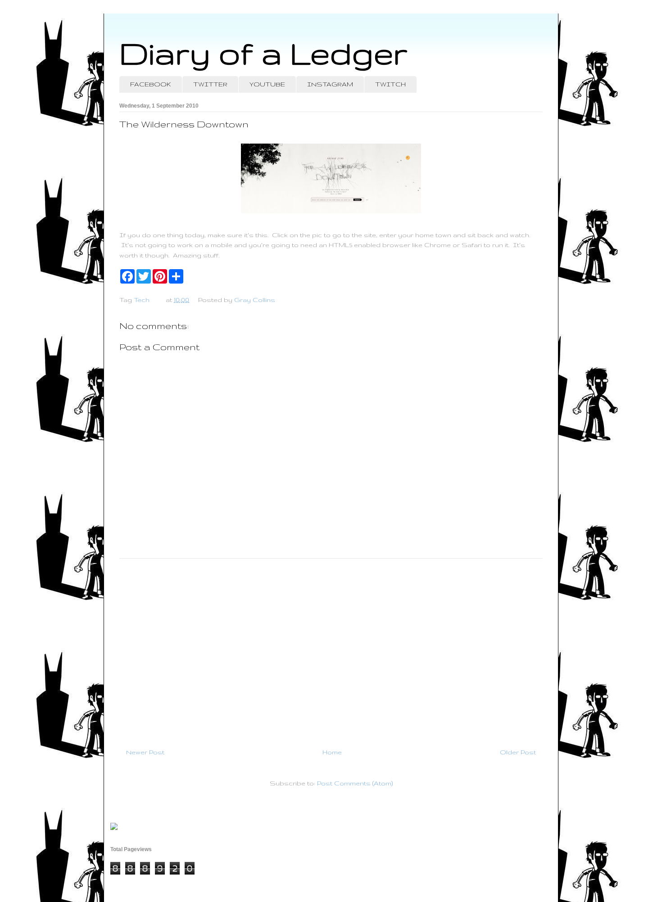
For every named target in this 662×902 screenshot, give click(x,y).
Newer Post (145, 752)
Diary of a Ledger (263, 53)
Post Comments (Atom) (355, 783)
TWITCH (390, 84)
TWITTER (210, 84)
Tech (142, 299)
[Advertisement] (331, 649)
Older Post (518, 752)
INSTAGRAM (330, 84)
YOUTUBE (267, 84)
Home (332, 752)
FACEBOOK (150, 84)
